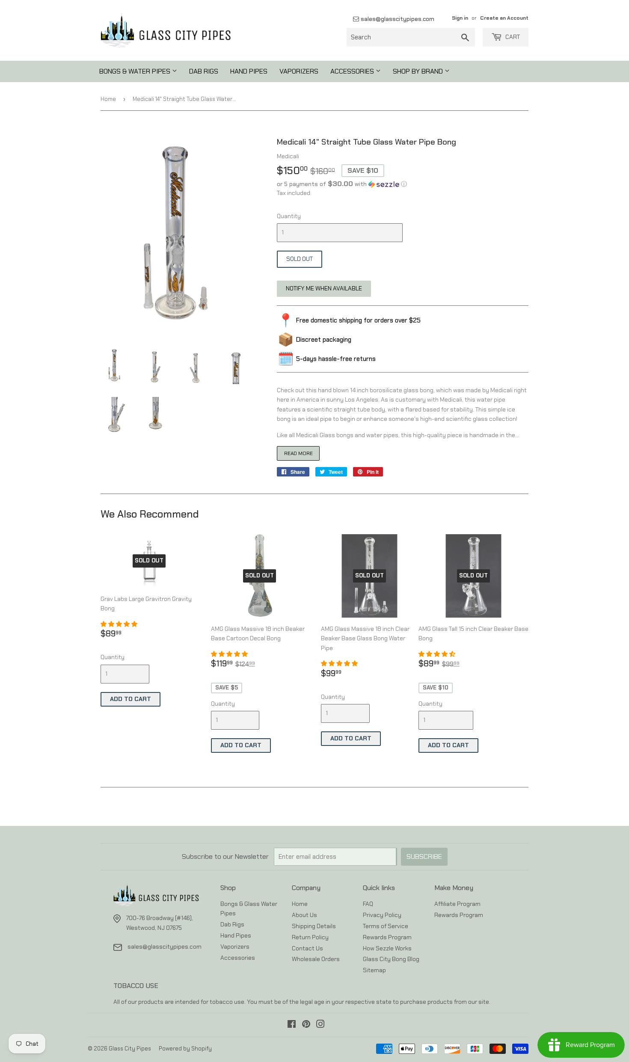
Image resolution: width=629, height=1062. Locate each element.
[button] (402, 184)
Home (108, 99)
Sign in (460, 18)
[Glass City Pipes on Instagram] (320, 1025)
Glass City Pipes (130, 1048)
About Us (304, 915)
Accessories (353, 71)
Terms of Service (385, 926)
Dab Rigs (203, 71)
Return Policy (310, 937)
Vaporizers (298, 71)
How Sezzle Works (387, 948)
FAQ (368, 904)
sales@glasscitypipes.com (396, 19)
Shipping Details (314, 926)
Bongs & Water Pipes (135, 71)
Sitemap (374, 970)
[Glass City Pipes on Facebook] (291, 1025)
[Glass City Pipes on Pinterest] (306, 1025)
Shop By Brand (419, 71)
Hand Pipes (248, 71)
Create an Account (504, 18)
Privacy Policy (382, 915)
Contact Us (307, 948)
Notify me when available (324, 288)
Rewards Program (387, 937)
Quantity (289, 216)
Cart (512, 37)
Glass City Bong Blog (391, 959)
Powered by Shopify (185, 1048)
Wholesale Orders (316, 959)
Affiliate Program (457, 904)
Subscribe (424, 856)
